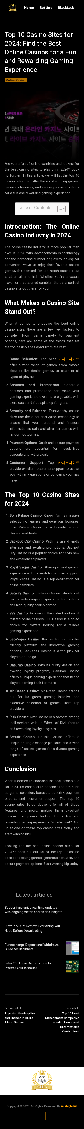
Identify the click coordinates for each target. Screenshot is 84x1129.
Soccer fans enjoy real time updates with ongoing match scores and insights (33, 910)
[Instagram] (42, 1116)
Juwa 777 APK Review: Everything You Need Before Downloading (32, 928)
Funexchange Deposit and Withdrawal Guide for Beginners (32, 947)
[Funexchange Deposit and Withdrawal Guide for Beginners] (72, 948)
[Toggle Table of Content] (59, 209)
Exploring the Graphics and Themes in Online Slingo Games (20, 1018)
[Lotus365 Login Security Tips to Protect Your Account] (72, 966)
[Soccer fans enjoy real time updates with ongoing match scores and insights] (72, 910)
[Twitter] (52, 1116)
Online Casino (15, 80)
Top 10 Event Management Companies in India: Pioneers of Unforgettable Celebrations (62, 1022)
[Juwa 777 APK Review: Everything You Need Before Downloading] (72, 929)
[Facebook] (32, 1116)
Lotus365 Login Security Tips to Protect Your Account (28, 965)
